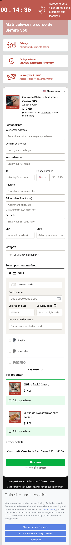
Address (10, 184)
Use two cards (25, 284)
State (40, 228)
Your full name (14, 157)
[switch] (13, 284)
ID (7, 171)
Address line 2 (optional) (19, 198)
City (8, 228)
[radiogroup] (35, 317)
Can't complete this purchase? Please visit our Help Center (35, 487)
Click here (45, 112)
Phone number (45, 171)
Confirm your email (16, 143)
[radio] (10, 273)
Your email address (16, 130)
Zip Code (10, 215)
